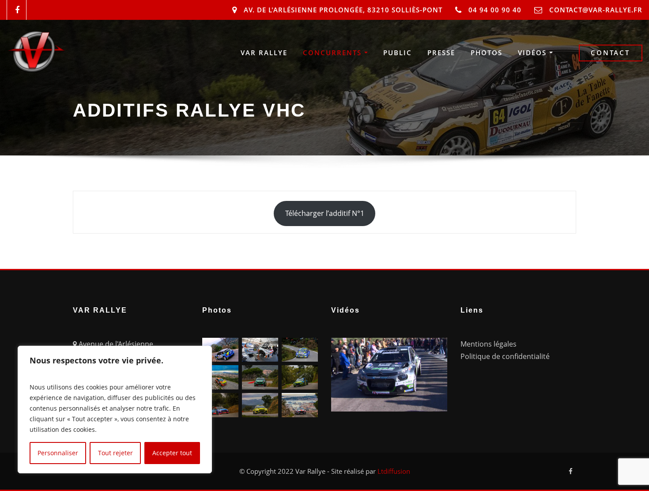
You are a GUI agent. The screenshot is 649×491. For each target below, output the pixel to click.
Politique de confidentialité (505, 356)
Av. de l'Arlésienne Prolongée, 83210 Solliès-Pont (343, 9)
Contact (610, 52)
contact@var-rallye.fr (595, 9)
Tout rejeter (115, 453)
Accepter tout (172, 453)
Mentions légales (488, 344)
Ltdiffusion (393, 471)
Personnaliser (58, 453)
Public (397, 52)
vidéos (533, 52)
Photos (486, 52)
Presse (441, 52)
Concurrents (333, 52)
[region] (115, 409)
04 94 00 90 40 (494, 9)
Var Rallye (264, 52)
